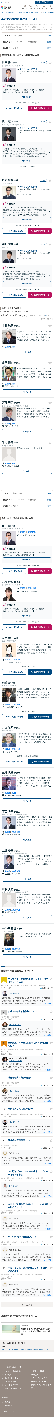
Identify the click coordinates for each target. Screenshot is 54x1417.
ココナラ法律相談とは (14, 1371)
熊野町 (41, 1350)
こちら (46, 315)
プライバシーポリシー (40, 1378)
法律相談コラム (11, 1378)
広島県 (7, 347)
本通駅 (8, 752)
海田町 (14, 793)
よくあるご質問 (11, 1385)
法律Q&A (9, 1375)
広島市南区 (32, 532)
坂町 (46, 1350)
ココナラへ (7, 2)
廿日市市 (15, 1350)
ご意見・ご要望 (37, 1371)
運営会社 (8, 1402)
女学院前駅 (9, 662)
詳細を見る (27, 352)
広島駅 (7, 835)
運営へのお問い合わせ (14, 1388)
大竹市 (8, 1350)
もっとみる (27, 1304)
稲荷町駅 (23, 535)
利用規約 (35, 1375)
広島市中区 (16, 660)
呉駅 (7, 386)
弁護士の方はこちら (44, 2)
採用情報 (8, 1405)
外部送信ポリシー (38, 1382)
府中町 (29, 1350)
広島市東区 (15, 832)
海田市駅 (8, 795)
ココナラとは (10, 1382)
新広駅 (7, 466)
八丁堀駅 (8, 951)
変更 (49, 36)
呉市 (22, 69)
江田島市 (23, 1350)
